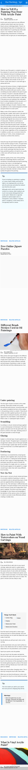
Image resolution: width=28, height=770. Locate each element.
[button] (1, 2)
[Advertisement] (14, 54)
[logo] (14, 2)
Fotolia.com (26, 350)
